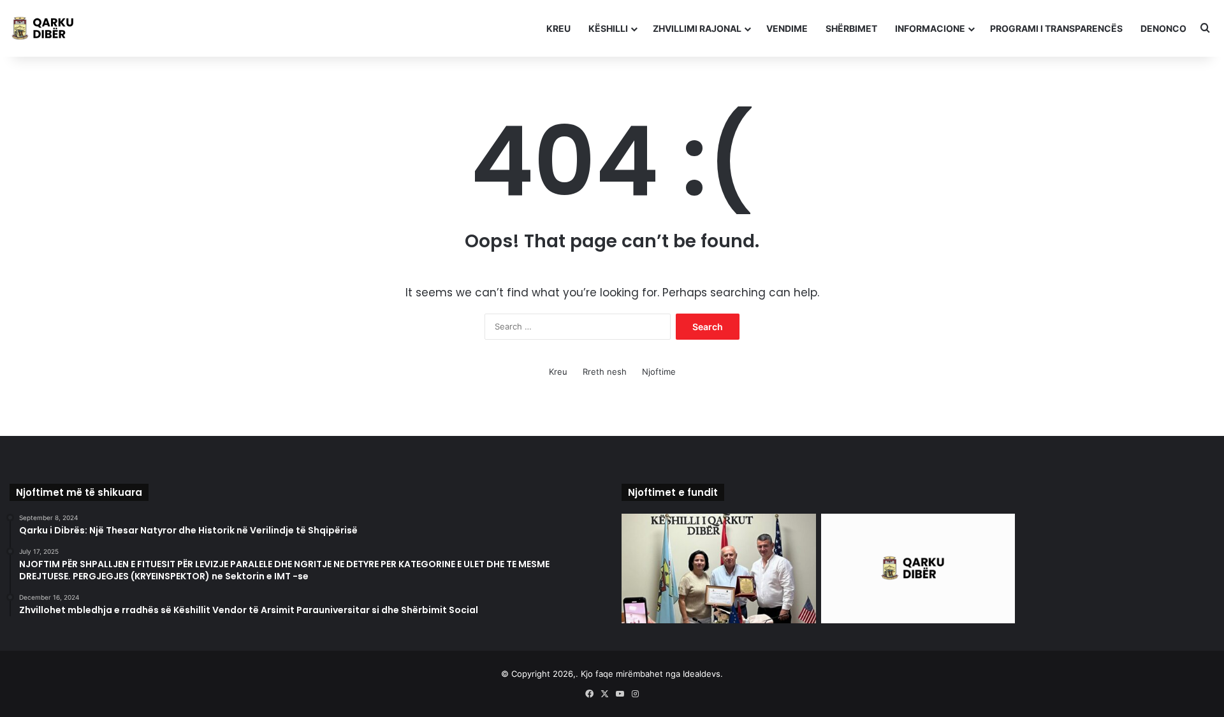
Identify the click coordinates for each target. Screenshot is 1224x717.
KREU (558, 28)
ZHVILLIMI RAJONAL (697, 28)
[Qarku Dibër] (48, 28)
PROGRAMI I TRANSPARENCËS (1056, 28)
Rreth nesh (605, 371)
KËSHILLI (608, 28)
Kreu (558, 371)
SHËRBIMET (851, 28)
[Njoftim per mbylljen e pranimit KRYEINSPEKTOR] (918, 568)
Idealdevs (701, 674)
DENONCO (1163, 28)
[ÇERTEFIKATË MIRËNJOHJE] (719, 568)
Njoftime (659, 371)
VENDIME (787, 28)
